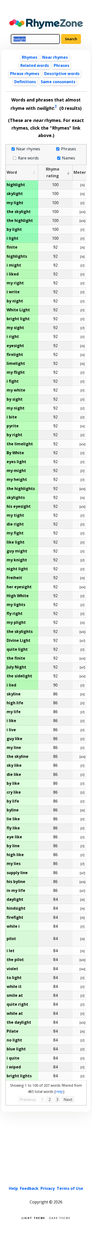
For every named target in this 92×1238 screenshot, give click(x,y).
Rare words (28, 158)
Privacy (47, 1188)
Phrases (61, 65)
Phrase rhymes (24, 73)
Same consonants (58, 81)
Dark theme (59, 1217)
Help (59, 1091)
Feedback (29, 1188)
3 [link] (57, 1099)
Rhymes (29, 57)
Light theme (33, 1217)
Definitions (25, 81)
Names (68, 158)
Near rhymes (28, 149)
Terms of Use (70, 1188)
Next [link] (68, 1099)
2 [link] (50, 1099)
